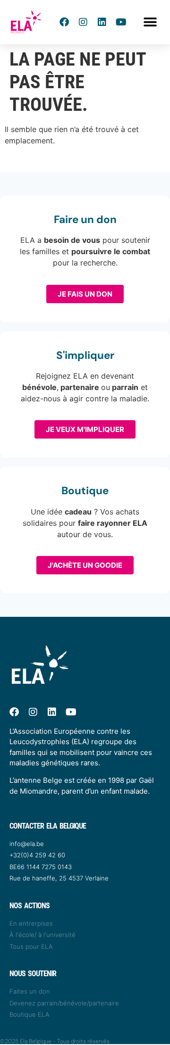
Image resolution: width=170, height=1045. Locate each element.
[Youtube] (121, 22)
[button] (150, 22)
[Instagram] (83, 22)
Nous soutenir (32, 973)
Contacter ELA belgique (47, 825)
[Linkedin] (102, 22)
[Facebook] (64, 22)
